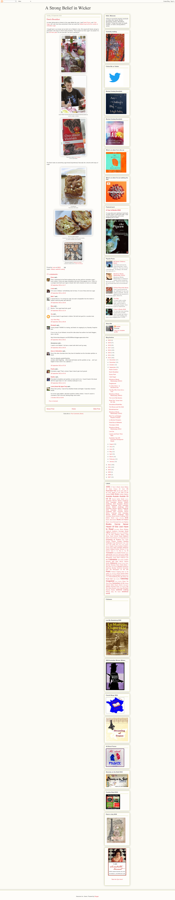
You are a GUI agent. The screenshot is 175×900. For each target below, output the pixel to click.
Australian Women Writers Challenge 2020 (117, 516)
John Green (115, 554)
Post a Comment (53, 401)
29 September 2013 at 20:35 (58, 302)
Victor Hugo (119, 588)
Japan (127, 552)
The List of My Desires (115, 398)
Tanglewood (112, 383)
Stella (112, 585)
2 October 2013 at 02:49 (57, 397)
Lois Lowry (121, 559)
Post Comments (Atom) (77, 413)
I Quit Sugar (112, 377)
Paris (108, 571)
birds (126, 518)
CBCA (108, 533)
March (111, 456)
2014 (109, 355)
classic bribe (119, 533)
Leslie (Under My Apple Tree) (59, 386)
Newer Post (50, 409)
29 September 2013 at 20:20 (58, 293)
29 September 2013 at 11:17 (58, 285)
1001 (108, 487)
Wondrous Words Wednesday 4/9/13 (115, 428)
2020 (109, 340)
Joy (52, 314)
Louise (118, 326)
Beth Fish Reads (79, 263)
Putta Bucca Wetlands (115, 422)
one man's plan (53, 32)
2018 (109, 345)
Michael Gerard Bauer (123, 563)
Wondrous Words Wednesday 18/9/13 (115, 394)
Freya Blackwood (117, 543)
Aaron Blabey (124, 487)
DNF (119, 537)
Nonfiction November (122, 568)
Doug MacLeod (124, 538)
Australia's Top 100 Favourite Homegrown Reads (116, 439)
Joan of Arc (109, 554)
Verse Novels (112, 588)
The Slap (116, 298)
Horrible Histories (119, 549)
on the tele (124, 569)
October (111, 364)
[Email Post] (64, 267)
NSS (107, 569)
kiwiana (123, 556)
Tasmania (113, 586)
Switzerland (125, 585)
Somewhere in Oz (118, 583)
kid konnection (116, 556)
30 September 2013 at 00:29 (58, 321)
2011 (109, 467)
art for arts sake (121, 491)
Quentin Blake (124, 573)
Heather (53, 377)
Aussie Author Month (118, 499)
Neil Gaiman (114, 566)
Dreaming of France (113, 540)
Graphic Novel (113, 546)
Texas (117, 586)
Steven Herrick (118, 585)
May (110, 451)
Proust (118, 573)
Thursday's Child (114, 425)
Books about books (111, 519)
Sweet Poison (87, 22)
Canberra (114, 531)
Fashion (108, 541)
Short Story (109, 583)
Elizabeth (53, 325)
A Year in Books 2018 (113, 210)
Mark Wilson (119, 561)
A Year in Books (115, 487)
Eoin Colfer (125, 539)
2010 (109, 469)
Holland (53, 269)
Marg (52, 306)
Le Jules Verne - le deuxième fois (114, 386)
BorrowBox (116, 529)
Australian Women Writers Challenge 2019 (117, 513)
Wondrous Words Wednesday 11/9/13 (115, 412)
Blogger (97, 896)
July (110, 446)
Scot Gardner (118, 581)
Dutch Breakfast (113, 372)
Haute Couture (113, 369)
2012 (109, 464)
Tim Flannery (123, 586)
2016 (109, 350)
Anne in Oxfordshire (56, 351)
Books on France (122, 519)
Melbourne (113, 563)
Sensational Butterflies (115, 404)
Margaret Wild (110, 561)
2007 (109, 477)
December (112, 360)
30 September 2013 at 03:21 (58, 339)
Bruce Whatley (124, 529)
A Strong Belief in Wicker (68, 8)
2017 (109, 347)
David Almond (114, 536)
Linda (52, 288)
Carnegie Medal (123, 531)
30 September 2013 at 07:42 (58, 373)
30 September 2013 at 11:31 (58, 383)
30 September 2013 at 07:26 (58, 365)
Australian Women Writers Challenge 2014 (117, 504)
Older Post (96, 409)
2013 (109, 357)
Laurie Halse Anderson (119, 557)
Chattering (113, 533)
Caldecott (108, 531)
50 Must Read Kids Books (120, 287)
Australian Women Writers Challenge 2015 (117, 506)
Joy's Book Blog (55, 319)
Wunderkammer (113, 409)
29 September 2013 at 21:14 (58, 310)
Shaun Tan (125, 581)
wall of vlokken (77, 157)
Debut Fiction (109, 538)
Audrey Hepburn (124, 494)
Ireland (115, 552)
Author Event (110, 518)
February (112, 459)
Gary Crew (121, 544)
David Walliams (123, 536)
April (110, 454)
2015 (109, 352)
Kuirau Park (112, 374)
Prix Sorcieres (113, 573)
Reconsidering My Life (115, 576)
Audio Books (114, 494)
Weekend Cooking (77, 262)
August (111, 444)
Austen (126, 499)
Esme (52, 277)
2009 (109, 472)
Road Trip (125, 576)
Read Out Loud (110, 575)
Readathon (118, 575)
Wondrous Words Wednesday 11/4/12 (119, 274)
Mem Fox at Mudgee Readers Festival (115, 416)
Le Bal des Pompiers (115, 420)
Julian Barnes (121, 554)
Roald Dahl (109, 579)
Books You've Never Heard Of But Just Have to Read (117, 526)
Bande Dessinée (120, 517)
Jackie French (121, 552)
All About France (111, 489)
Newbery (120, 566)
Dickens (115, 538)
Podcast (113, 571)
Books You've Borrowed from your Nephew (117, 522)
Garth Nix (115, 544)
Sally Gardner (116, 578)
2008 (109, 474)
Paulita (53, 369)
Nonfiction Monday (111, 568)
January (111, 461)
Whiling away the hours (113, 591)
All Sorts (122, 489)
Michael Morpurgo (111, 565)
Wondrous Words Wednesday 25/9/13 (115, 380)
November (112, 362)
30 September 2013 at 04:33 (58, 347)
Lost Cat (111, 431)
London (126, 559)
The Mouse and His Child (116, 407)
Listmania (112, 559)
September (112, 367)
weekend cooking (60, 269)
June (111, 449)
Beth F (52, 296)
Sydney (108, 586)
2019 (109, 342)
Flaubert (113, 541)
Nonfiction (125, 566)
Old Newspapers (114, 569)
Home (74, 409)
